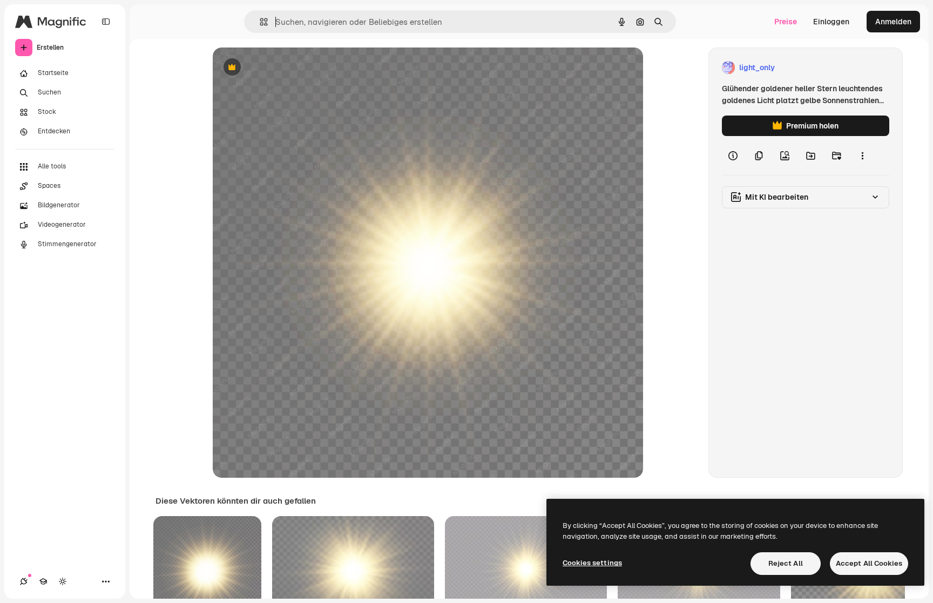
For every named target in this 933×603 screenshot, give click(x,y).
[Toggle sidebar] (105, 21)
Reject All (785, 563)
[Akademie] (43, 581)
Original (282, 68)
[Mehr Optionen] (862, 155)
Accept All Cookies (869, 563)
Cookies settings (592, 562)
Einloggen (831, 21)
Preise (785, 21)
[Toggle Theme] (62, 581)
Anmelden (893, 21)
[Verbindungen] (23, 581)
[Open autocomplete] (259, 22)
